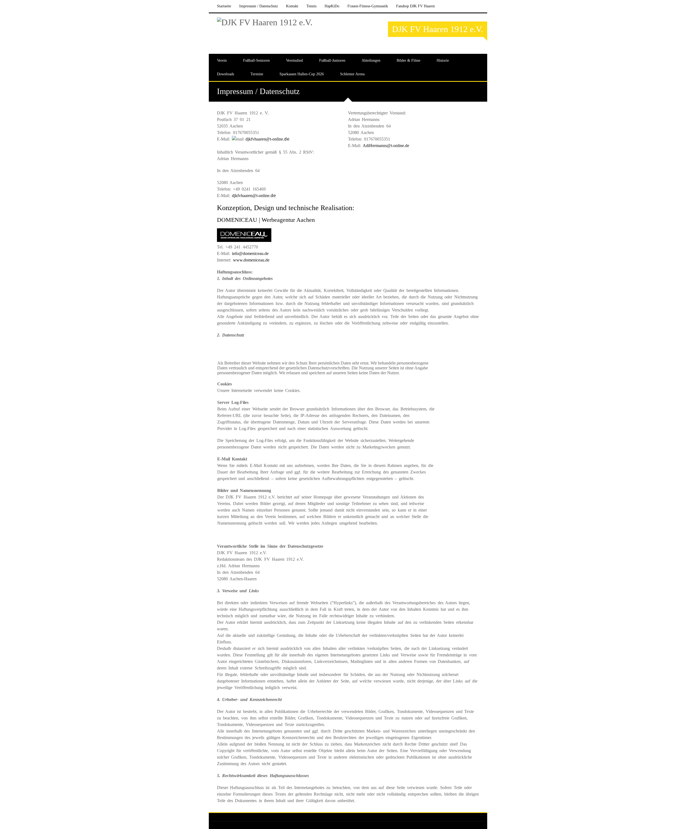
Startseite (224, 6)
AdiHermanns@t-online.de (386, 145)
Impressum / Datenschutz (258, 6)
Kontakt (292, 6)
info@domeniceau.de (250, 253)
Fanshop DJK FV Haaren (415, 6)
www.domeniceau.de (251, 260)
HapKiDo (332, 6)
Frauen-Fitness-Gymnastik (367, 6)
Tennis (311, 6)
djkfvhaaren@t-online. (268, 139)
